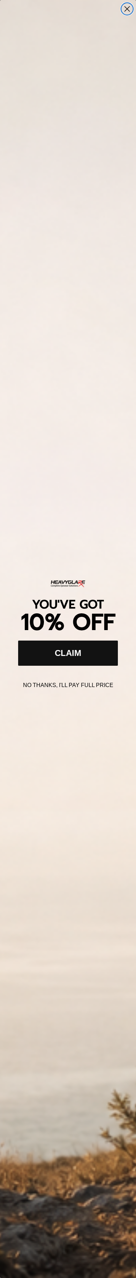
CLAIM (68, 653)
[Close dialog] (127, 9)
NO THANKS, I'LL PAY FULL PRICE (68, 685)
